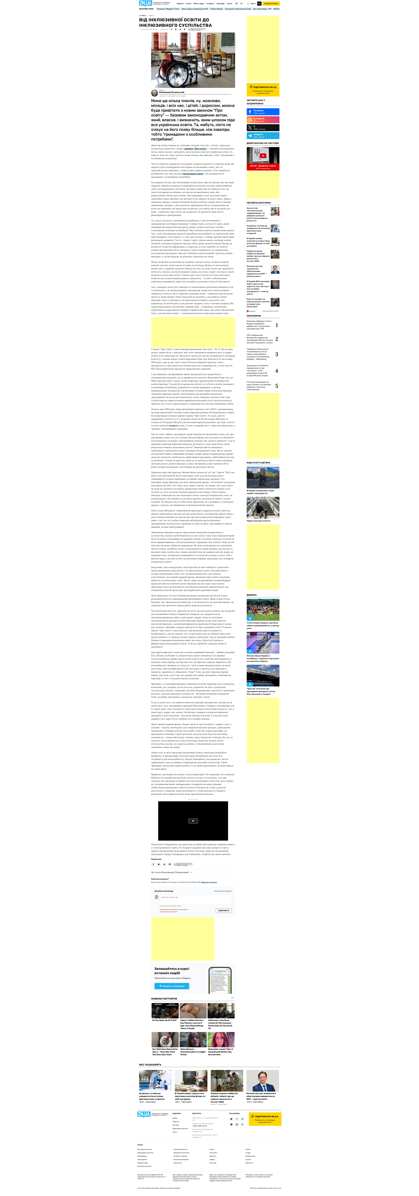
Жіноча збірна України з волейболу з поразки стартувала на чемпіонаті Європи (263, 658)
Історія (248, 1153)
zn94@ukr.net (197, 1132)
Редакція (176, 1122)
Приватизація (142, 1163)
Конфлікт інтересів (180, 1156)
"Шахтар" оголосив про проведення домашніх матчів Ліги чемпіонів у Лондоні (261, 691)
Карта (175, 1132)
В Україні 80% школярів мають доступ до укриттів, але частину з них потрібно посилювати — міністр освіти (258, 287)
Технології (213, 1153)
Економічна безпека (180, 1159)
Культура (213, 1163)
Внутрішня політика (144, 1149)
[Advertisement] (193, 332)
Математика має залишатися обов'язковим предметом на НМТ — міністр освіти (257, 271)
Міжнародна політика (145, 1153)
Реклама (176, 1125)
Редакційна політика (180, 1128)
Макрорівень (142, 1156)
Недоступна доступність (259, 521)
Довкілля (213, 1156)
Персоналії (177, 1163)
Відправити (223, 911)
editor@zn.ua (196, 1137)
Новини (180, 4)
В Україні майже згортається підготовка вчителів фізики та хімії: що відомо (258, 242)
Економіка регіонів (144, 1166)
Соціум (248, 1149)
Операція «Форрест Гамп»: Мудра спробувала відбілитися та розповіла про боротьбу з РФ (259, 325)
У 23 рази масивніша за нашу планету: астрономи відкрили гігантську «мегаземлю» (259, 386)
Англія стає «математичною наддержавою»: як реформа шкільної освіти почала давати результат (257, 214)
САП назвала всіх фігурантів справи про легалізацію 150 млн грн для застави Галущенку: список (260, 339)
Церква (212, 1159)
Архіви (175, 1118)
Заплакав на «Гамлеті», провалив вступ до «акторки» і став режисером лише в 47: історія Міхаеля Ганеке (258, 370)
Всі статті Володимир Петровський (170, 872)
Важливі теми (146, 9)
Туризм (248, 1159)
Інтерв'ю (210, 4)
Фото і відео (199, 4)
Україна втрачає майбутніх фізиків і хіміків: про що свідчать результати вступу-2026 (258, 256)
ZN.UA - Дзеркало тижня (263, 166)
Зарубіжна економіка (181, 1153)
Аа (259, 3)
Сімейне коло (250, 1156)
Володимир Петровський (171, 92)
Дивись (252, 595)
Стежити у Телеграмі (173, 986)
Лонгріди (220, 4)
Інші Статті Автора (258, 462)
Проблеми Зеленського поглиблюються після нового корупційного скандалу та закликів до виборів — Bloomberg (258, 354)
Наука (212, 1149)
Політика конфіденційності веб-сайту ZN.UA (266, 1188)
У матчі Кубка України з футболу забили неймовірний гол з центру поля (263, 626)
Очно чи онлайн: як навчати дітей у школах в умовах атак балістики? (258, 303)
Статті (188, 4)
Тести (229, 4)
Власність (249, 1163)
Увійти (253, 4)
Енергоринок (142, 1159)
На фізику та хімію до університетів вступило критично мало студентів (258, 230)
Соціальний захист (180, 1149)
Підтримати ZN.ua (271, 3)
